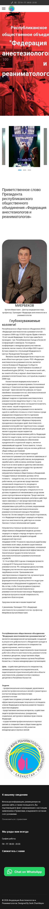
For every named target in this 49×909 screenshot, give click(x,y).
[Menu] (3, 8)
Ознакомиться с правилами (14, 819)
